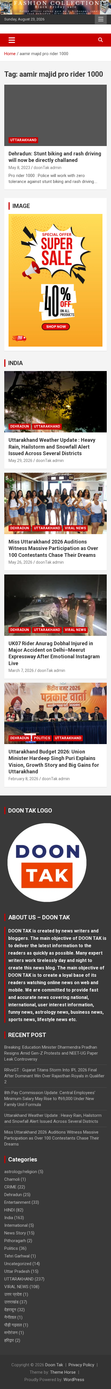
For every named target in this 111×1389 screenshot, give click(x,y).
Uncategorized (17, 1263)
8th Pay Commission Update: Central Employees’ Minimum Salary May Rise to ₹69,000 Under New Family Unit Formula (49, 1098)
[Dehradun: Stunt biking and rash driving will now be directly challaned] (55, 115)
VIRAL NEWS (75, 528)
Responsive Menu (101, 19)
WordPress (73, 1379)
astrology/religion (20, 1171)
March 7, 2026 (21, 670)
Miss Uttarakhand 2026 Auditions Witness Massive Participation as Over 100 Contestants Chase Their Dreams (53, 548)
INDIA (15, 363)
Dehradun (19, 426)
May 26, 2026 (20, 562)
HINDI (9, 1210)
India (8, 1217)
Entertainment (17, 1202)
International (16, 1225)
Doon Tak (54, 1364)
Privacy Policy (81, 1364)
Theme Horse (63, 1372)
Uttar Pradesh (17, 1271)
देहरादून (10, 1309)
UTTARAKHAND (23, 140)
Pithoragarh (15, 1240)
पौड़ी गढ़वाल (13, 1325)
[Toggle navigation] (11, 40)
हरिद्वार (9, 1340)
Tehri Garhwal (17, 1256)
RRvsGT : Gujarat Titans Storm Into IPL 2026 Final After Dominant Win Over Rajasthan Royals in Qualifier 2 (54, 1075)
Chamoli (12, 1179)
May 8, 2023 (19, 167)
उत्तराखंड (11, 1302)
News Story (15, 1233)
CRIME (10, 1187)
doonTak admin (47, 167)
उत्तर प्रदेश (13, 1294)
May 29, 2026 (20, 460)
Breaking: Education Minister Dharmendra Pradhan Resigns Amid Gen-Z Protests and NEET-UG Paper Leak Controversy (51, 1053)
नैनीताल (10, 1317)
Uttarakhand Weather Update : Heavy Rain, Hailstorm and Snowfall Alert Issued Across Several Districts (52, 446)
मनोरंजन (11, 1332)
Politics (42, 738)
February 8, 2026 (23, 778)
